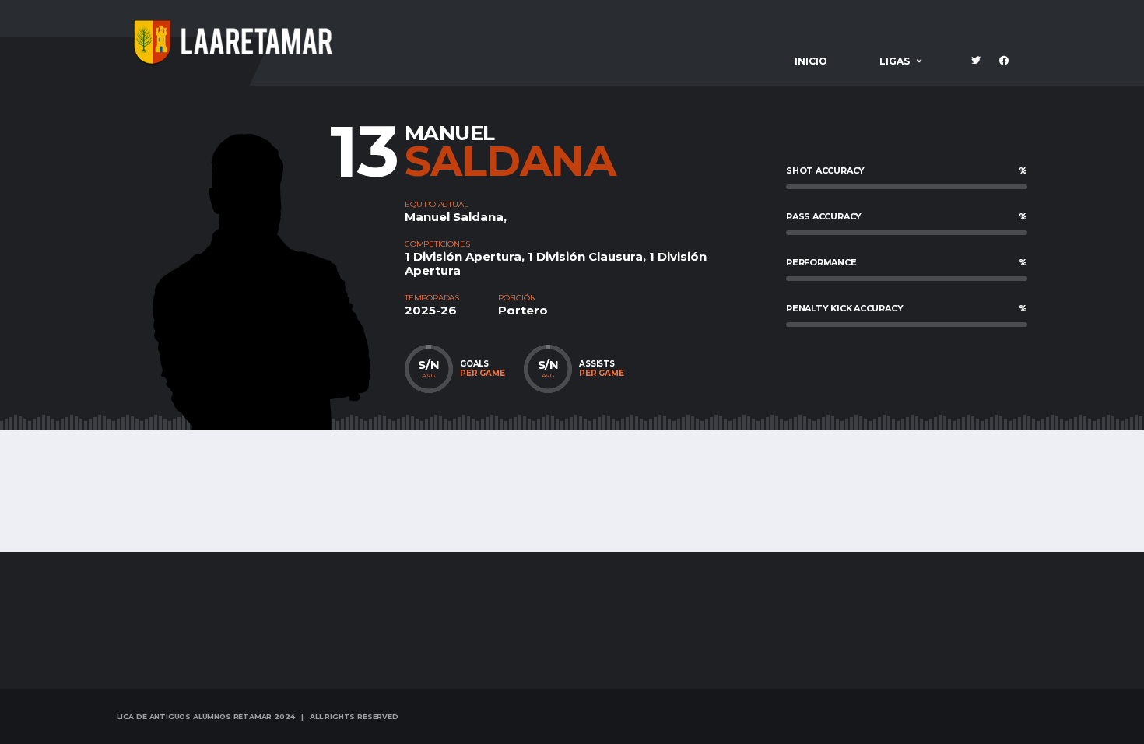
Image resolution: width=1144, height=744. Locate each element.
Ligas (894, 61)
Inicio (811, 61)
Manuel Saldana (454, 216)
